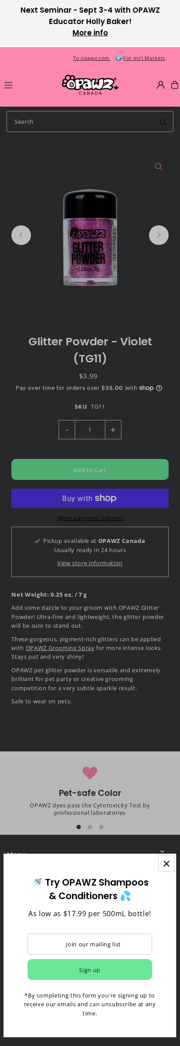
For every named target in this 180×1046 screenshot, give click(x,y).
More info (90, 33)
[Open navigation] (28, 84)
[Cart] (174, 85)
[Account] (161, 85)
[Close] (166, 863)
